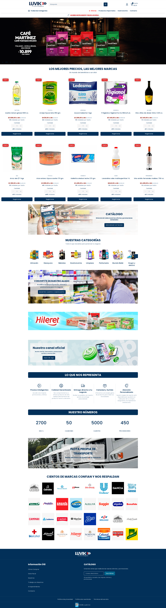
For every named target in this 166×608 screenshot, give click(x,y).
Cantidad (17, 123)
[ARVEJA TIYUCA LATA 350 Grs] (50, 93)
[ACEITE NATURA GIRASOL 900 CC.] (17, 93)
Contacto (31, 591)
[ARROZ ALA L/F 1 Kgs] (17, 158)
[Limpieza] (90, 254)
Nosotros (31, 578)
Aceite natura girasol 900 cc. (17, 113)
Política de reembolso (83, 599)
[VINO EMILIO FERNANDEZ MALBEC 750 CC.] (149, 158)
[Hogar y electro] (132, 254)
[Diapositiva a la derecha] (136, 256)
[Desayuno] (48, 254)
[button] (134, 4)
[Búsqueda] (105, 4)
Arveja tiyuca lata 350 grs (50, 113)
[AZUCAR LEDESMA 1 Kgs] (83, 93)
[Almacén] (34, 254)
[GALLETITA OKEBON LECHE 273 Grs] (83, 158)
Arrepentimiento (34, 587)
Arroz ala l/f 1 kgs (17, 178)
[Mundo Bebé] (118, 254)
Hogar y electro (131, 264)
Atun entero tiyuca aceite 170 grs (49, 178)
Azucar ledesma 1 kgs (83, 113)
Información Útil (36, 564)
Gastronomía (76, 263)
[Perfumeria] (104, 254)
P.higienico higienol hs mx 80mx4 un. (116, 113)
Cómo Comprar (33, 569)
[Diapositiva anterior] (3, 62)
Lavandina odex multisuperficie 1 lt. (116, 178)
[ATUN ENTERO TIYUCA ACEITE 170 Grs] (50, 158)
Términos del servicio (101, 599)
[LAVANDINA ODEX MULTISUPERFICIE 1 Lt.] (116, 158)
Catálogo (90, 564)
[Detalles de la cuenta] (127, 4)
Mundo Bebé (117, 263)
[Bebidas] (62, 254)
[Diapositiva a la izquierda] (30, 256)
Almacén (34, 263)
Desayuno (48, 263)
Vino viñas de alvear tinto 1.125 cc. (149, 113)
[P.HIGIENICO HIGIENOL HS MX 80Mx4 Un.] (116, 93)
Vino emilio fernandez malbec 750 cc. (149, 178)
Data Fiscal (32, 574)
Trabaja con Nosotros (35, 582)
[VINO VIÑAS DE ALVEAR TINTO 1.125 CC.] (149, 93)
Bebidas (62, 263)
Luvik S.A (87, 605)
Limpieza (90, 263)
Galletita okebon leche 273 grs (83, 178)
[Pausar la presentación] (14, 62)
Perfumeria (104, 263)
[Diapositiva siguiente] (10, 62)
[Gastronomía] (76, 254)
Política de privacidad (65, 599)
